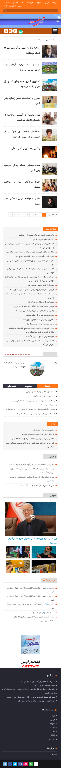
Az (23, 2)
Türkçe (30, 2)
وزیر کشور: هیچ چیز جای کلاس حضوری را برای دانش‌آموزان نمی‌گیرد (32, 540)
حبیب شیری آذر (36, 612)
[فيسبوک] (10, 764)
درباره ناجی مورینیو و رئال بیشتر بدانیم (40, 315)
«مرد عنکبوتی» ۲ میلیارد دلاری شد (41, 485)
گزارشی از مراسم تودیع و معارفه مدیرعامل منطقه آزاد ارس (33, 438)
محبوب (28, 386)
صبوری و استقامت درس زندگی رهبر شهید (27, 364)
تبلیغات (7, 2)
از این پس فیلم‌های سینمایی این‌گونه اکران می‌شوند (35, 310)
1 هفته (42, 472)
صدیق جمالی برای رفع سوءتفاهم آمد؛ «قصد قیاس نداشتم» (32, 477)
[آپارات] (15, 31)
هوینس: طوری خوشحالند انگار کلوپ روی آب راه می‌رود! (33, 306)
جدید (47, 386)
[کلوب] (31, 764)
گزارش (53, 424)
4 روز (11, 464)
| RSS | (16, 2)
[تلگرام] (6, 31)
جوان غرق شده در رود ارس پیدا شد (41, 285)
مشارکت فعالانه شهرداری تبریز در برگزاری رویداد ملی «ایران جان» (29, 251)
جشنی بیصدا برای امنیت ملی (25, 148)
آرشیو (50, 675)
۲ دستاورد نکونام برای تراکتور (43, 239)
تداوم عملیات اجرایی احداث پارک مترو (40, 323)
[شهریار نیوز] (30, 653)
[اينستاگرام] (11, 31)
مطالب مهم (50, 229)
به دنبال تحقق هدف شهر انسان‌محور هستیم (38, 434)
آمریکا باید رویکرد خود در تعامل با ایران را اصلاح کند (35, 256)
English (38, 2)
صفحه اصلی (50, 39)
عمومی (53, 495)
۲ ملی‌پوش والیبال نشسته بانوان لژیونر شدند (37, 319)
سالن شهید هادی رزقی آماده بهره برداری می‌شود (36, 235)
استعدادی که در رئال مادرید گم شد (41, 302)
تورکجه (54, 2)
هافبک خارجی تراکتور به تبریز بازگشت (40, 336)
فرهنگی (52, 457)
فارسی (47, 2)
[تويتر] (15, 764)
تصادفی (11, 386)
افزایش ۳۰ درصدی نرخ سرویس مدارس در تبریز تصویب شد (32, 289)
